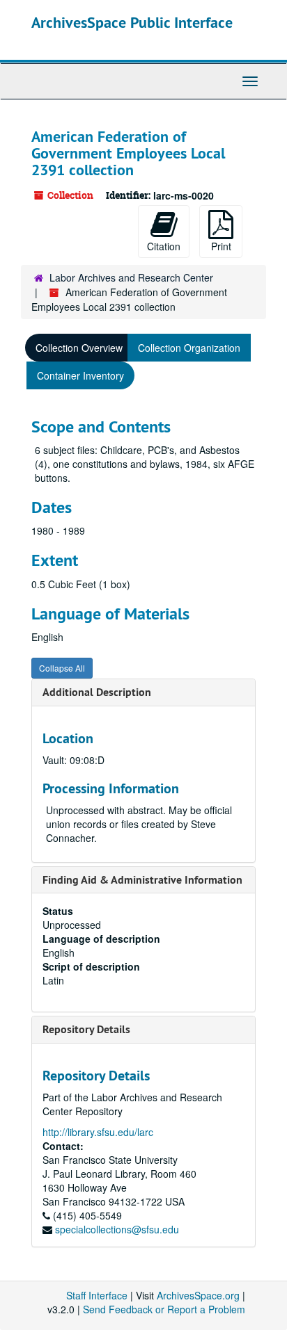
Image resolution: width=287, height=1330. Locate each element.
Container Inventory (80, 375)
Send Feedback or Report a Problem (164, 1309)
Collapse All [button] (62, 668)
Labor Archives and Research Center (131, 277)
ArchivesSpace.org (198, 1295)
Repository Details (86, 1029)
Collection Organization (189, 348)
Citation (163, 246)
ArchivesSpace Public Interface (132, 22)
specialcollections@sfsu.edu (117, 1229)
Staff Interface (96, 1295)
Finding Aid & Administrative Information (142, 880)
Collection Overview (79, 348)
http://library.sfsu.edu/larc (97, 1132)
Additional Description (96, 692)
